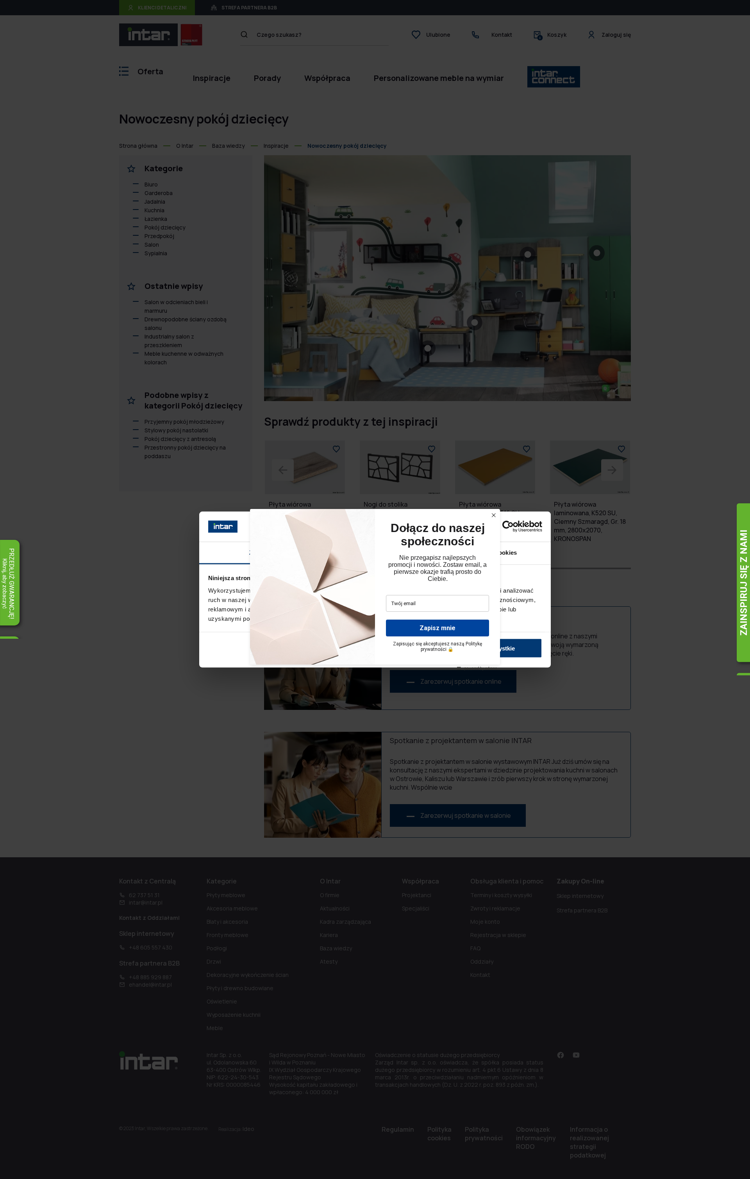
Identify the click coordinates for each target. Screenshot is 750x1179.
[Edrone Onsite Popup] (375, 589)
